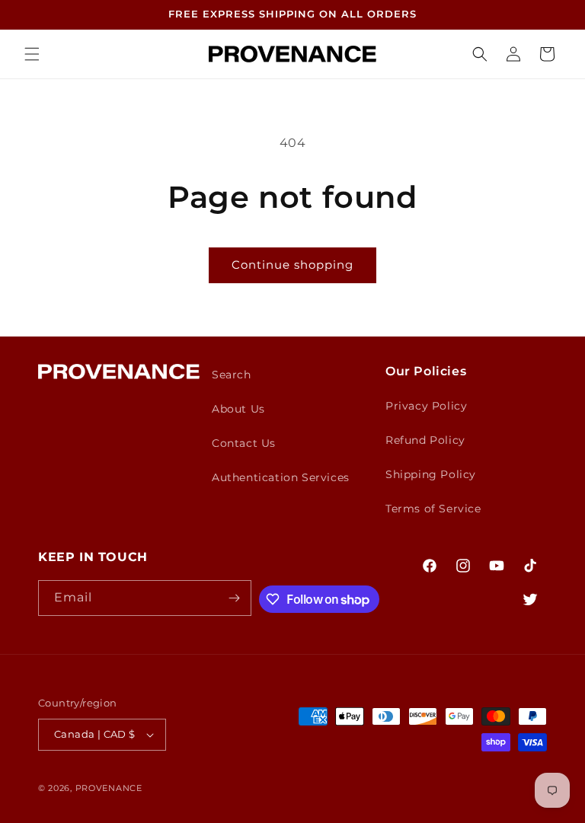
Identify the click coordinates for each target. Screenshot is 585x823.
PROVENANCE (108, 788)
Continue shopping (292, 264)
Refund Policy (425, 440)
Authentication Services (281, 477)
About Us (238, 409)
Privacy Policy (426, 406)
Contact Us (244, 443)
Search (231, 374)
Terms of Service (433, 508)
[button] (32, 54)
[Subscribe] (234, 598)
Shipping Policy (430, 474)
